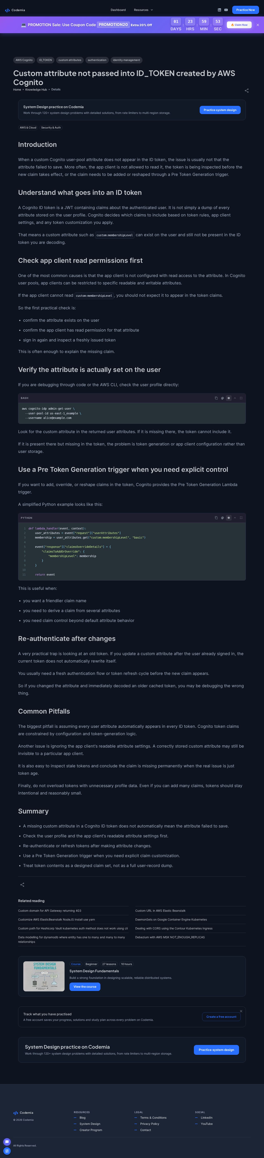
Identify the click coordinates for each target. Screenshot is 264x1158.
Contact (145, 1130)
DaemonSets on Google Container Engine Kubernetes (171, 919)
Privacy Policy (149, 1123)
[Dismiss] (241, 1011)
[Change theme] (222, 398)
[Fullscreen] (241, 398)
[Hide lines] (229, 398)
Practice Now (245, 10)
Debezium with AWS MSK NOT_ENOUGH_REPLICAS (170, 937)
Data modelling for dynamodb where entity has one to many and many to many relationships (71, 939)
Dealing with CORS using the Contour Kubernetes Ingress (173, 928)
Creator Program (91, 1130)
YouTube (207, 1123)
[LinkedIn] (219, 10)
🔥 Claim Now (239, 24)
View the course (85, 986)
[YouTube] (226, 10)
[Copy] (216, 398)
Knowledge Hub (36, 89)
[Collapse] (235, 398)
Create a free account (221, 1016)
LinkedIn (206, 1117)
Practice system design (220, 110)
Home (17, 89)
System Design (90, 1123)
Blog (83, 1117)
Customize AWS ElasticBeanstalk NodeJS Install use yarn (56, 919)
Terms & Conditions (153, 1117)
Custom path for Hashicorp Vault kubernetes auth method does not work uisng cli (73, 928)
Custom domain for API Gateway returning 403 (49, 910)
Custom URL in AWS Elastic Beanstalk (160, 910)
